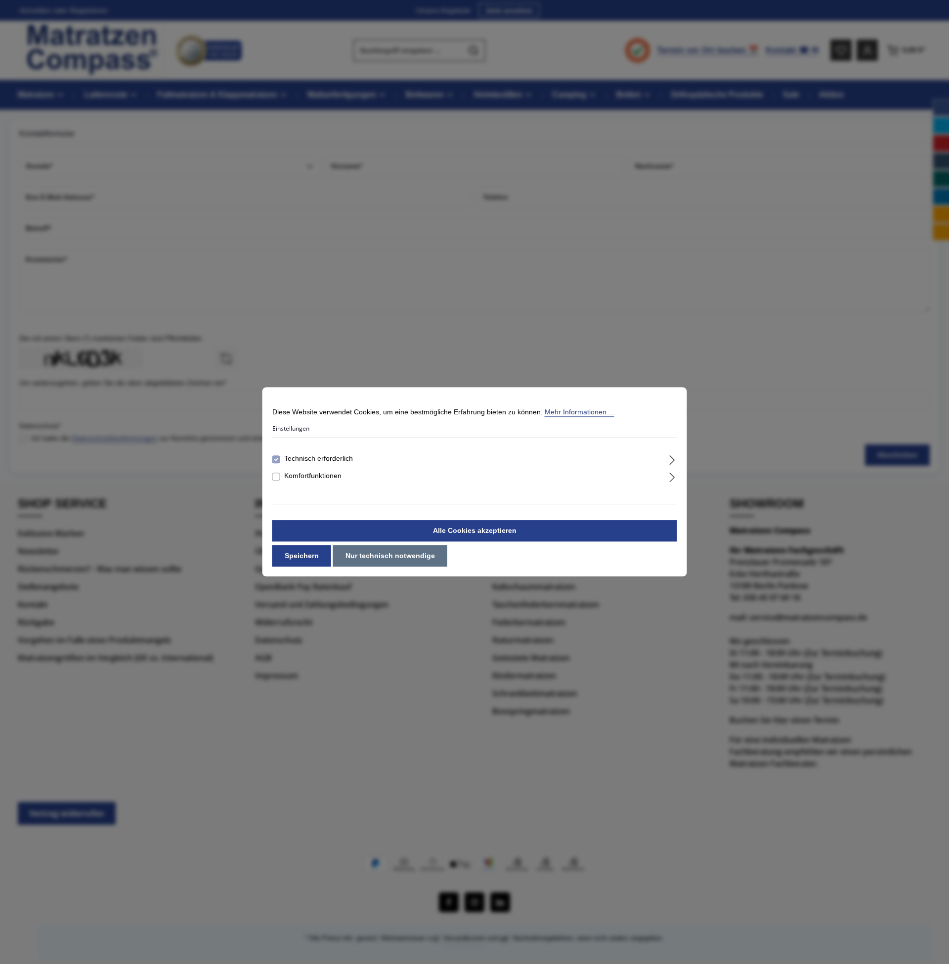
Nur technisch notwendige (390, 556)
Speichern (302, 556)
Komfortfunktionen (313, 476)
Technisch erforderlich (318, 459)
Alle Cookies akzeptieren (475, 531)
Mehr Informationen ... (579, 412)
